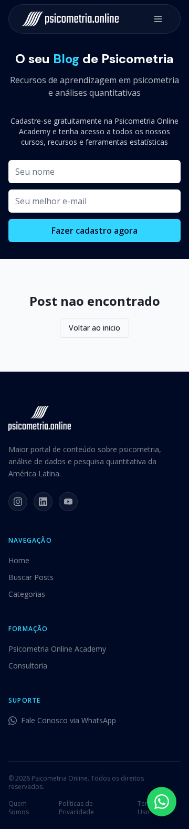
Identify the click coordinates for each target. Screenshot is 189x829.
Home (18, 560)
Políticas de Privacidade (76, 808)
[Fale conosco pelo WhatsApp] (161, 801)
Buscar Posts (31, 577)
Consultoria (27, 666)
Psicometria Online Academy (57, 649)
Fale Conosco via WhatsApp (68, 720)
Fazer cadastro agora (94, 230)
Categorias (26, 594)
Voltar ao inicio (94, 328)
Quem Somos (18, 808)
